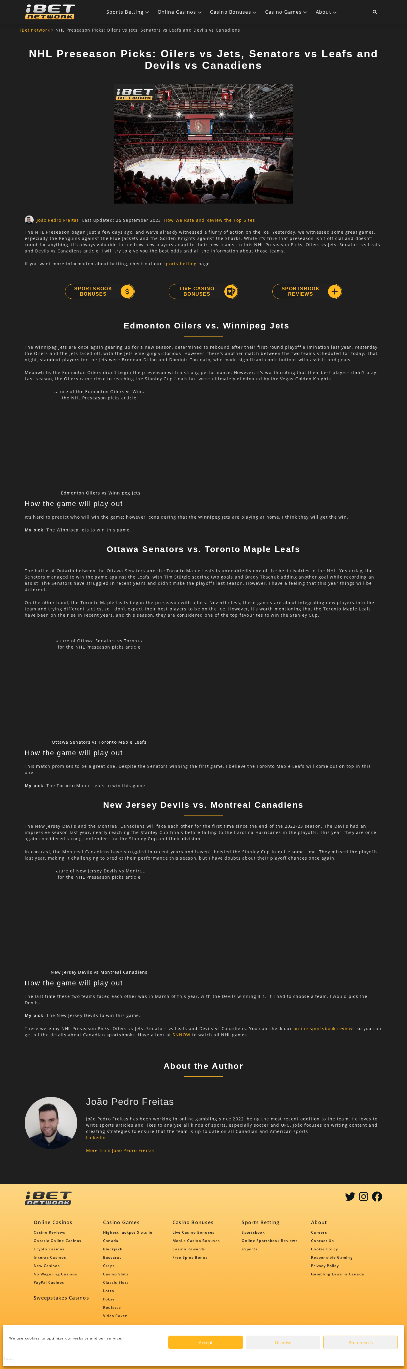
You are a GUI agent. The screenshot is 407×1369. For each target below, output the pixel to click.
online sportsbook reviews (324, 1028)
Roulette (112, 1307)
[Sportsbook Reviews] (334, 291)
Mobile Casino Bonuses (196, 1240)
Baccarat (112, 1257)
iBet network (35, 30)
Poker (109, 1299)
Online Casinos (177, 12)
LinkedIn (96, 1137)
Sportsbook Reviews (301, 291)
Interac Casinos (50, 1257)
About (323, 12)
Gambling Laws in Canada (337, 1274)
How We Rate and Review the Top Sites (209, 220)
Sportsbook (253, 1232)
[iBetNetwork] (50, 12)
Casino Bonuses (230, 12)
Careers (319, 1232)
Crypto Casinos (49, 1249)
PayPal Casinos (49, 1282)
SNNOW (181, 1035)
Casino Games (283, 12)
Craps (109, 1265)
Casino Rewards (189, 1249)
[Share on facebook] (377, 1198)
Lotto (108, 1290)
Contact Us (322, 1240)
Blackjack (112, 1249)
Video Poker (115, 1315)
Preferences (361, 1342)
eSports (249, 1249)
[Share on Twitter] (350, 1198)
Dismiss (283, 1342)
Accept (205, 1342)
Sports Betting (125, 12)
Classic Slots (116, 1282)
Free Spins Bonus (190, 1257)
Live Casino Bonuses (197, 291)
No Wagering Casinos (55, 1274)
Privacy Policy (325, 1265)
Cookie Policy (324, 1249)
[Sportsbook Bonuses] (126, 291)
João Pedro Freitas (58, 220)
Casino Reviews (50, 1232)
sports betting (180, 263)
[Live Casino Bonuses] (230, 291)
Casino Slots (115, 1274)
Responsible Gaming (332, 1257)
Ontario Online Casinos (58, 1240)
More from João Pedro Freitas (120, 1150)
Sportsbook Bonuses (93, 291)
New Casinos (47, 1265)
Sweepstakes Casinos (61, 1297)
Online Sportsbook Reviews (270, 1240)
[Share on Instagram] (363, 1198)
